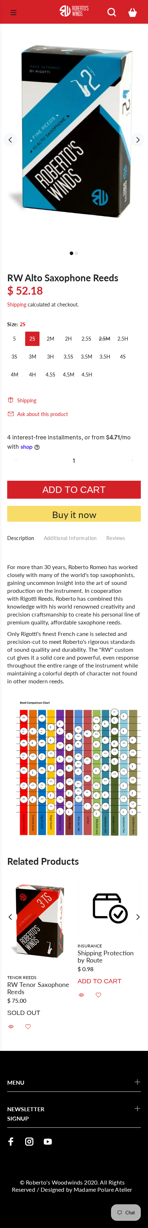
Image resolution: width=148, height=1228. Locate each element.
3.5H (105, 357)
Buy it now (74, 514)
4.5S (50, 374)
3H (50, 357)
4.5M (68, 374)
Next (137, 140)
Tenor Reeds (22, 977)
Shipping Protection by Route (106, 956)
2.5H (122, 339)
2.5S (86, 339)
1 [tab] (71, 253)
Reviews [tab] (115, 538)
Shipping (16, 304)
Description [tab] (20, 538)
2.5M (104, 339)
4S (123, 357)
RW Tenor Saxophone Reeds (38, 988)
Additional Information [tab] (70, 538)
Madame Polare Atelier (103, 1189)
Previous (10, 140)
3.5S (68, 357)
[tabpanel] (74, 135)
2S (32, 339)
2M (50, 339)
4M (14, 374)
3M (32, 357)
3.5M (86, 357)
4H (32, 374)
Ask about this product (42, 414)
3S (14, 357)
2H (68, 339)
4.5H (87, 374)
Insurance (90, 945)
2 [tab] (76, 253)
